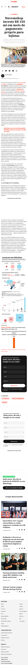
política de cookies (5, 661)
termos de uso (4, 659)
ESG (2, 613)
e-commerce (5, 398)
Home (2, 604)
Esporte (21, 609)
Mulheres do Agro (5, 637)
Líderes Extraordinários (6, 632)
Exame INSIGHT (5, 616)
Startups (4, 402)
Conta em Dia (4, 635)
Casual (21, 604)
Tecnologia (22, 621)
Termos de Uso (14, 388)
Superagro (3, 649)
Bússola (3, 640)
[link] (6, 70)
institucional (4, 657)
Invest (2, 623)
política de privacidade (6, 663)
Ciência (21, 606)
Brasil (2, 606)
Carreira (3, 609)
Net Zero (21, 616)
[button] (2, 7)
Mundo (21, 613)
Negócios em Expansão (6, 654)
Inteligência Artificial (6, 621)
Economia (3, 611)
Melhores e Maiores (5, 647)
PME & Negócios (4, 626)
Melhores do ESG (5, 651)
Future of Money (23, 611)
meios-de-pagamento (18, 398)
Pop (20, 618)
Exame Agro (4, 618)
